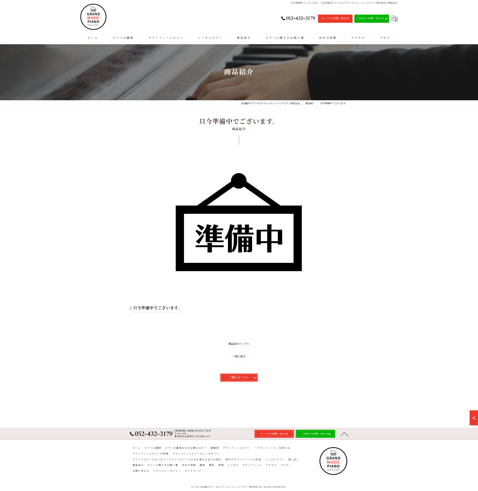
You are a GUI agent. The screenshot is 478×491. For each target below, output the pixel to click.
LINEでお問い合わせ (370, 18)
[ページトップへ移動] (344, 434)
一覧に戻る (239, 356)
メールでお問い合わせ (335, 18)
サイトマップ (193, 471)
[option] (239, 228)
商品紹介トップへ (239, 344)
